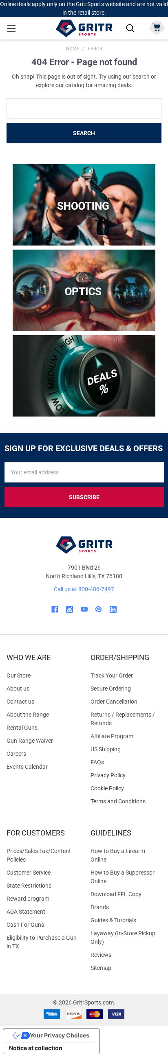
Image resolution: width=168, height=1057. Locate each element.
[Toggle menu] (11, 28)
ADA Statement (26, 911)
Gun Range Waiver (30, 740)
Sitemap (101, 968)
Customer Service (29, 872)
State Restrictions (29, 885)
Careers (16, 753)
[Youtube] (84, 609)
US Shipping (106, 749)
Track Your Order (112, 675)
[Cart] (157, 27)
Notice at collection (35, 1047)
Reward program (28, 898)
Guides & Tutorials (113, 920)
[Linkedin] (113, 609)
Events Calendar (27, 766)
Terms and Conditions (126, 801)
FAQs (97, 762)
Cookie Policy (126, 788)
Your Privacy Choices (59, 1035)
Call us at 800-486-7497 (84, 589)
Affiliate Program (112, 736)
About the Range (28, 714)
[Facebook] (55, 609)
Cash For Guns (25, 924)
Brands (100, 907)
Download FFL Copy (116, 894)
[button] (84, 205)
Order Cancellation (114, 701)
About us (18, 688)
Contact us (20, 701)
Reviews (101, 955)
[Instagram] (69, 609)
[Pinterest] (98, 609)
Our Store (19, 675)
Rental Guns (22, 727)
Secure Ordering (111, 688)
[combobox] (84, 108)
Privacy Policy (126, 775)
